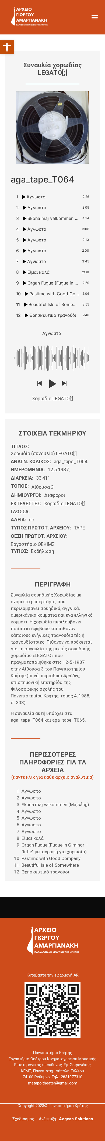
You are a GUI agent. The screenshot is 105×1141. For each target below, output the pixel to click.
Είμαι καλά (33, 838)
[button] (7, 47)
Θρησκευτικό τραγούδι (45, 872)
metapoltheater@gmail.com (52, 1083)
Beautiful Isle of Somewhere (50, 865)
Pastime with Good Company (51, 858)
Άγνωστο (31, 791)
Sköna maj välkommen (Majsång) (55, 804)
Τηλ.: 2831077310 (67, 1077)
